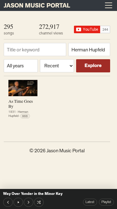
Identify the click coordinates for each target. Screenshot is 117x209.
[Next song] (28, 202)
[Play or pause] (18, 202)
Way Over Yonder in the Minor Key (32, 193)
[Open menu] (108, 5)
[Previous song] (8, 202)
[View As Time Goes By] (22, 88)
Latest (89, 202)
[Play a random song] (39, 202)
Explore (93, 65)
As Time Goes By (20, 103)
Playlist (106, 202)
